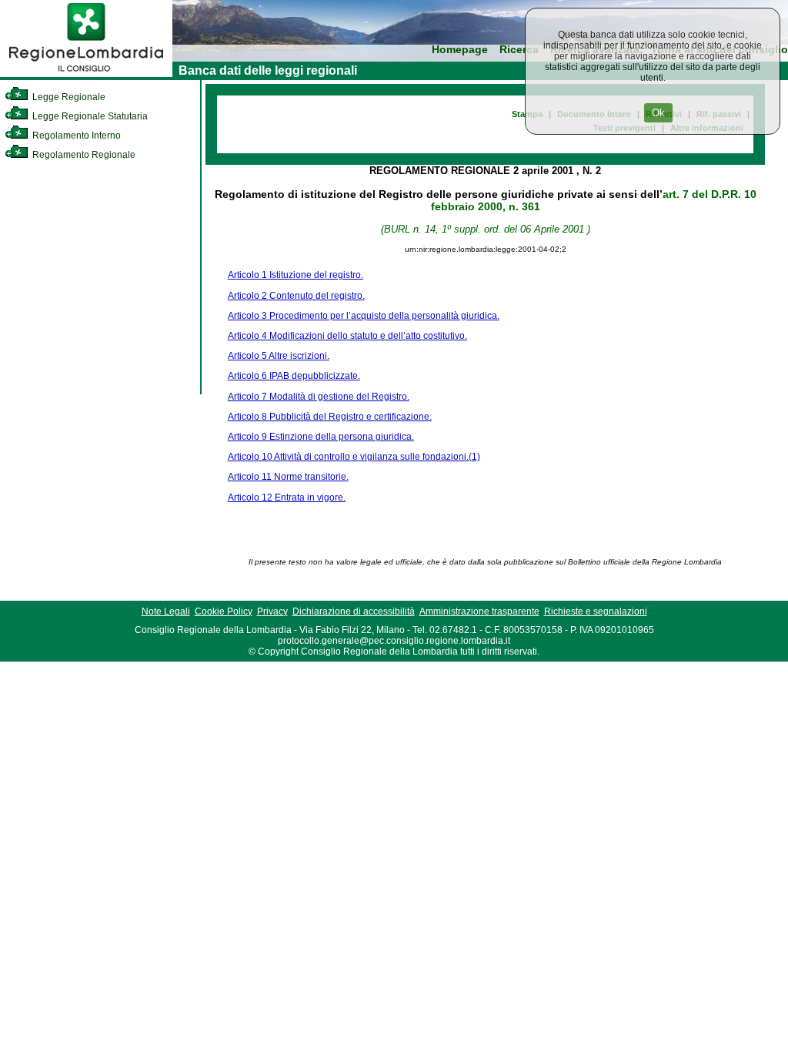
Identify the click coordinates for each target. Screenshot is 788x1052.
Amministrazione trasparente (479, 611)
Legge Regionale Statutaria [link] (89, 116)
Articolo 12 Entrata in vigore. (287, 497)
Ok (658, 113)
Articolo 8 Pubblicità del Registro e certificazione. (330, 416)
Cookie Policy (223, 611)
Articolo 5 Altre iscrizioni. (278, 355)
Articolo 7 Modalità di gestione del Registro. (318, 396)
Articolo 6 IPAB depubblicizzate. (294, 375)
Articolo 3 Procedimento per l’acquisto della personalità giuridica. (363, 315)
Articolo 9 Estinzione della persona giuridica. (321, 436)
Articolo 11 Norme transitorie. (288, 476)
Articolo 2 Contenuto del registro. (296, 295)
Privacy (272, 611)
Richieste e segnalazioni (595, 611)
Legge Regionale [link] (67, 97)
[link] (86, 74)
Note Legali (166, 611)
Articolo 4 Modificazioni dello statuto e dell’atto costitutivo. (347, 335)
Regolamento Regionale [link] (82, 154)
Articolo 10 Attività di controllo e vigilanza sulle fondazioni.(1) (354, 456)
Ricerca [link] (519, 49)
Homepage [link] (460, 49)
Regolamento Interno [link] (75, 135)
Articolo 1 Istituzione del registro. (295, 275)
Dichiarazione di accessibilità (353, 611)
